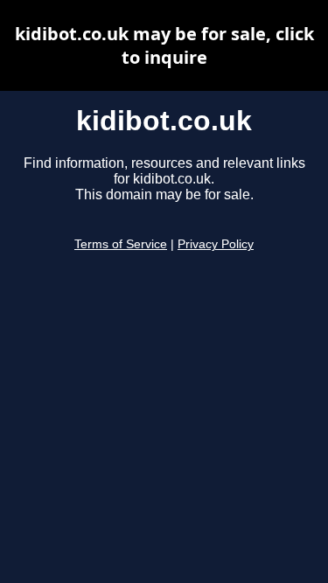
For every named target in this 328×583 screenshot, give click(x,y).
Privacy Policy (216, 244)
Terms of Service (120, 244)
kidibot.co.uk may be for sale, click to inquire (164, 45)
